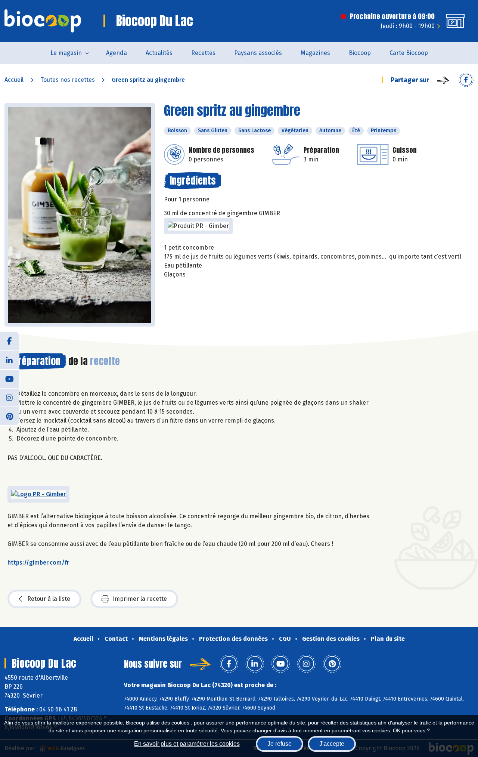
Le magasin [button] (66, 52)
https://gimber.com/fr (38, 562)
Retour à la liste (48, 598)
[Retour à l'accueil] (42, 21)
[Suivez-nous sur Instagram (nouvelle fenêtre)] (9, 397)
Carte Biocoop (408, 52)
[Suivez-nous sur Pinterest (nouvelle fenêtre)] (9, 416)
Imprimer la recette (140, 598)
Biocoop (360, 52)
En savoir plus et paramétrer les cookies (187, 744)
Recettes (203, 52)
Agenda (116, 52)
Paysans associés (258, 52)
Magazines (315, 52)
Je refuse (279, 744)
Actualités (159, 52)
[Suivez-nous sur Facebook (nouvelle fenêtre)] (9, 341)
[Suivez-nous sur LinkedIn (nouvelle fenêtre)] (9, 359)
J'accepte (331, 744)
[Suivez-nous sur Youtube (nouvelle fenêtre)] (9, 378)
